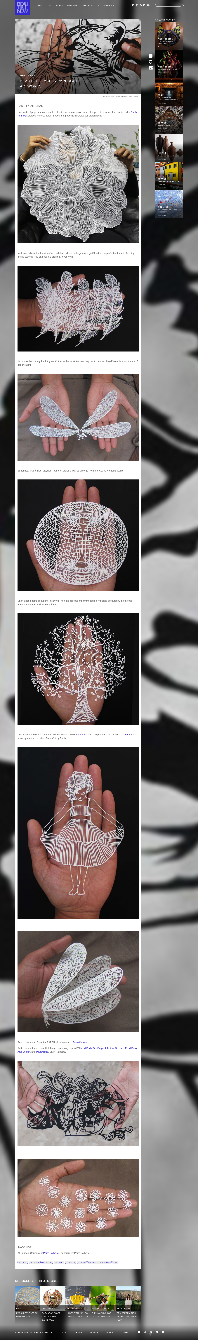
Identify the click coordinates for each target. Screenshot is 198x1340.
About (79, 1332)
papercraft (46, 1262)
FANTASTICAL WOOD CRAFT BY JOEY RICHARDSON (50, 1316)
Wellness (72, 5)
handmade (70, 1262)
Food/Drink (131, 1048)
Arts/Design (24, 1051)
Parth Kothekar (51, 1253)
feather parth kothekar (99, 1262)
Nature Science (106, 5)
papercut (22, 1262)
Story (64, 1332)
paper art (59, 1262)
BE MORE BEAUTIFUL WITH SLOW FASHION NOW (127, 1316)
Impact (59, 5)
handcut (82, 1262)
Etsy (127, 734)
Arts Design (87, 5)
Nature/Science (115, 1048)
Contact (125, 1332)
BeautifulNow (80, 1042)
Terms (109, 1332)
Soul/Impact (99, 1048)
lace (115, 1262)
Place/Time (42, 1051)
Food (49, 5)
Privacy (94, 1332)
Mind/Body (86, 1048)
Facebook (81, 734)
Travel (39, 5)
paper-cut (34, 1262)
